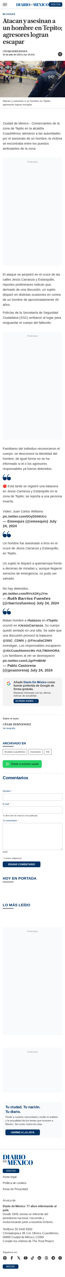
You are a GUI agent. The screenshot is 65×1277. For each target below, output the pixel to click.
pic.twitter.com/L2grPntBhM (24, 661)
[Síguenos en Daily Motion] (60, 1258)
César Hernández (15, 51)
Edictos (11, 1171)
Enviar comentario (21, 864)
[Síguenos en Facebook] (12, 1258)
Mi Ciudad (9, 14)
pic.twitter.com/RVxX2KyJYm (25, 593)
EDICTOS (55, 4)
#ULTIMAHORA (48, 650)
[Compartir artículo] (60, 54)
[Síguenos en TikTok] (32, 1258)
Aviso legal (10, 1176)
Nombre (7, 791)
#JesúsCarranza (30, 625)
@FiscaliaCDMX (39, 640)
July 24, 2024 (47, 603)
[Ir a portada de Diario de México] (32, 1160)
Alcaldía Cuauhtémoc (14, 752)
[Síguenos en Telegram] (53, 1258)
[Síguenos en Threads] (46, 1258)
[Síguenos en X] (19, 1258)
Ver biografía (9, 728)
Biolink (10, 1266)
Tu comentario (11, 820)
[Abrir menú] (5, 4)
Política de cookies (14, 1183)
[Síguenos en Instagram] (5, 1258)
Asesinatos (35, 752)
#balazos (34, 620)
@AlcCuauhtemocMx (19, 650)
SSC (48, 752)
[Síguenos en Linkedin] (39, 1258)
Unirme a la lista (22, 1132)
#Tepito (52, 620)
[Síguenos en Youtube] (25, 1258)
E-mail (7, 804)
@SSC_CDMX (13, 640)
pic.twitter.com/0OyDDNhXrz (25, 516)
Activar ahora (24, 701)
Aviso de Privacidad (15, 1189)
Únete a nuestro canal (24, 763)
